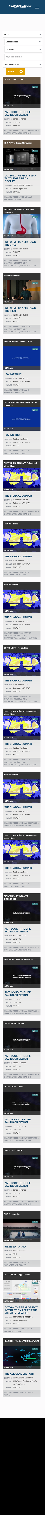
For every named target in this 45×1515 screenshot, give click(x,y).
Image (35, 151)
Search (12, 72)
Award (9, 126)
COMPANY (8, 119)
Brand (9, 122)
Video (35, 87)
